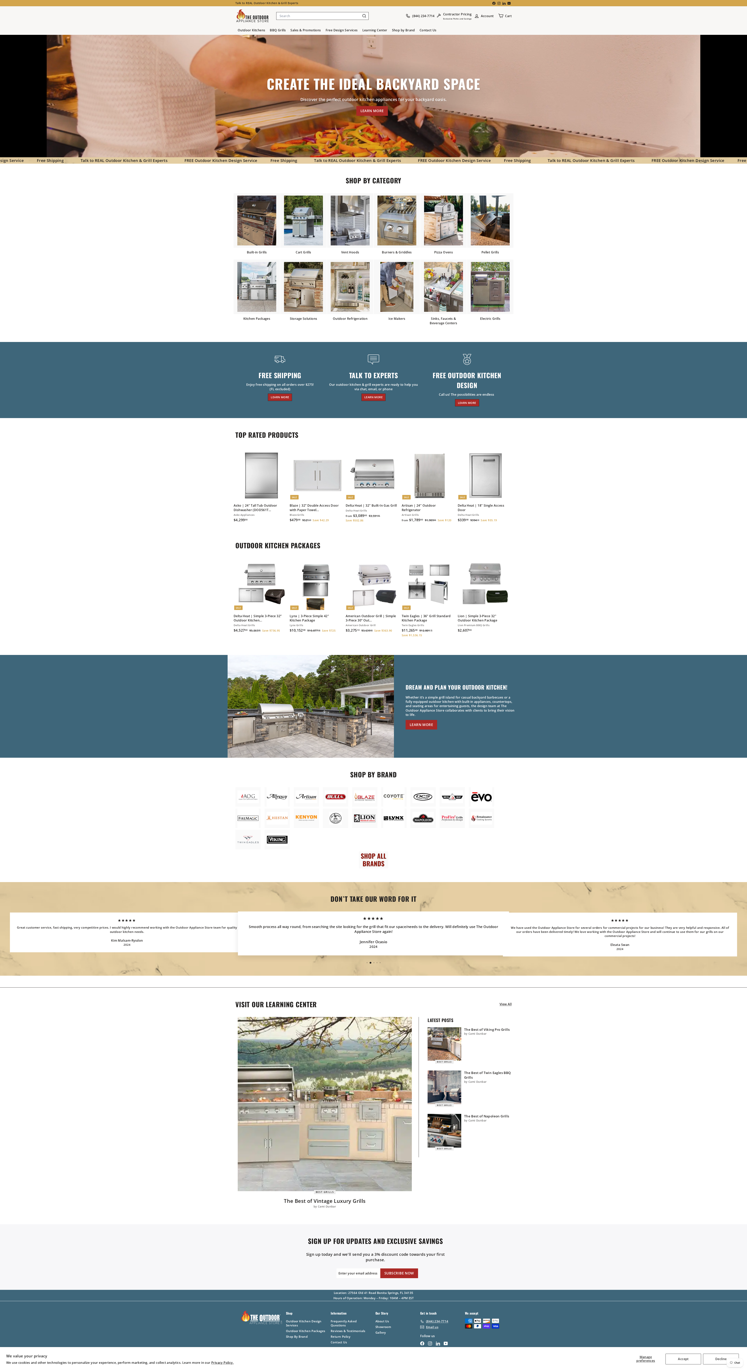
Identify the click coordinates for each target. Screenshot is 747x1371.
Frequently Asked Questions (344, 1323)
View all (506, 1004)
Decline (721, 1359)
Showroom (383, 1327)
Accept (683, 1359)
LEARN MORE (372, 110)
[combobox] (322, 16)
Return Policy (340, 1336)
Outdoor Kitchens (251, 30)
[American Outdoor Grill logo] (248, 796)
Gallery (380, 1332)
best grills (325, 1191)
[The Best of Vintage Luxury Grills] (325, 1104)
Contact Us (428, 30)
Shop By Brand (297, 1336)
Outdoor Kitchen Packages (305, 1331)
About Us (382, 1321)
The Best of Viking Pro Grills (487, 1029)
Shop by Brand (403, 30)
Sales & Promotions (305, 30)
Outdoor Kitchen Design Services (304, 1323)
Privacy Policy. (222, 1362)
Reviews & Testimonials (348, 1331)
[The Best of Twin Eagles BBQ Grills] (444, 1087)
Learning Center (374, 30)
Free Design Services (342, 30)
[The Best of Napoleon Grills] (444, 1131)
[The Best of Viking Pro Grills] (444, 1044)
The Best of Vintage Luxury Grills (325, 1200)
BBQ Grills (278, 30)
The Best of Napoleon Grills (486, 1116)
